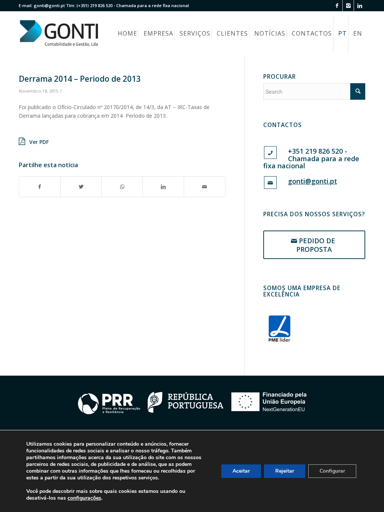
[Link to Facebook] (337, 5)
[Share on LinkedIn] (163, 187)
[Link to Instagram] (348, 5)
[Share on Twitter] (81, 187)
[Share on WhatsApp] (122, 187)
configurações (84, 498)
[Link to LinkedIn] (359, 5)
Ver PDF (39, 141)
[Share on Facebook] (39, 187)
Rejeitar (284, 471)
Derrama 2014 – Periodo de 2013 (80, 78)
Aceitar (241, 471)
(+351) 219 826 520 (94, 5)
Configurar (332, 471)
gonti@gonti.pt (49, 5)
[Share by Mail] (204, 187)
